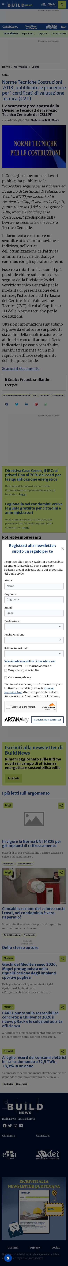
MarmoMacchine (40, 666)
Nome (8, 580)
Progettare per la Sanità (23, 670)
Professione (12, 621)
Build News (15, 666)
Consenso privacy (19, 677)
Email (8, 607)
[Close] (63, 548)
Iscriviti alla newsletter (47, 719)
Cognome (10, 594)
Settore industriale (16, 648)
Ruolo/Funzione (14, 634)
